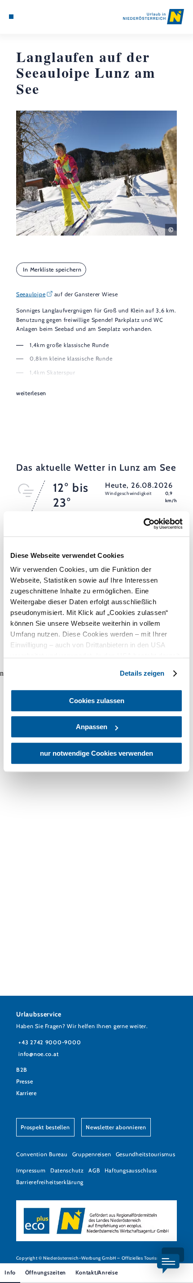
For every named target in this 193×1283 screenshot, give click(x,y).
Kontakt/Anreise (96, 1272)
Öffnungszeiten (45, 1272)
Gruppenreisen (91, 1154)
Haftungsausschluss (131, 1170)
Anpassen (91, 727)
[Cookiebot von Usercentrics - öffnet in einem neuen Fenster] (143, 524)
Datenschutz (67, 1170)
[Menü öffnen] (11, 16)
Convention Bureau (42, 1154)
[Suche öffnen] (39, 16)
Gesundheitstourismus (145, 1154)
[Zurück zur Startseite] (153, 16)
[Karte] (25, 16)
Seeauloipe (30, 294)
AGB (94, 1170)
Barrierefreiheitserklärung (49, 1182)
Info (10, 1272)
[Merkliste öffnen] (32, 16)
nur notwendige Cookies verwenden (96, 753)
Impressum (31, 1170)
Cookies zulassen (96, 700)
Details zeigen (142, 673)
